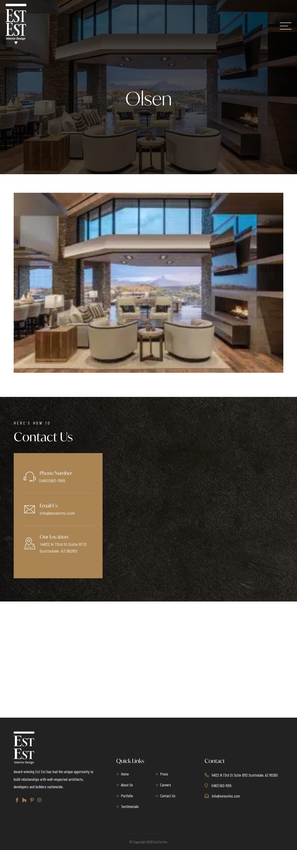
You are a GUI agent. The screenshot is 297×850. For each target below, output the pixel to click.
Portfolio (127, 795)
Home (125, 773)
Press (164, 773)
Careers (165, 784)
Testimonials (130, 806)
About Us (127, 784)
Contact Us (167, 795)
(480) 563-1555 (52, 480)
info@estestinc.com (57, 513)
